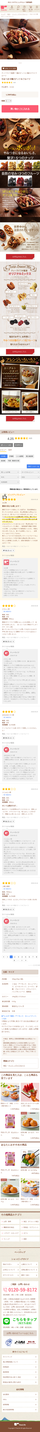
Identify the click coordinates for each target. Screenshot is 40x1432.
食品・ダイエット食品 (31, 1221)
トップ (3, 14)
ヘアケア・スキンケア (11, 1233)
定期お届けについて (28, 1270)
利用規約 (6, 1367)
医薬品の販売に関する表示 (12, 1382)
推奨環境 (6, 1372)
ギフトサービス (8, 1275)
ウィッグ (7, 1239)
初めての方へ (7, 1264)
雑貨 (25, 1239)
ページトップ (20, 1251)
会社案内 (6, 1394)
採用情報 (6, 1404)
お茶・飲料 (7, 1221)
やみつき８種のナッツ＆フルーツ (18, 546)
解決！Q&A (25, 1275)
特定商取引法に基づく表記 (12, 1377)
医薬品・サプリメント (31, 1227)
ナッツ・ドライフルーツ (20, 14)
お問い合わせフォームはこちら (20, 1333)
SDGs (5, 1399)
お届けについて (26, 1264)
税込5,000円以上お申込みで (20, 2)
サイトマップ (7, 1357)
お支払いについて (9, 1270)
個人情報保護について (10, 1362)
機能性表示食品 (9, 1227)
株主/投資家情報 (8, 1409)
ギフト (26, 1233)
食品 (8, 14)
